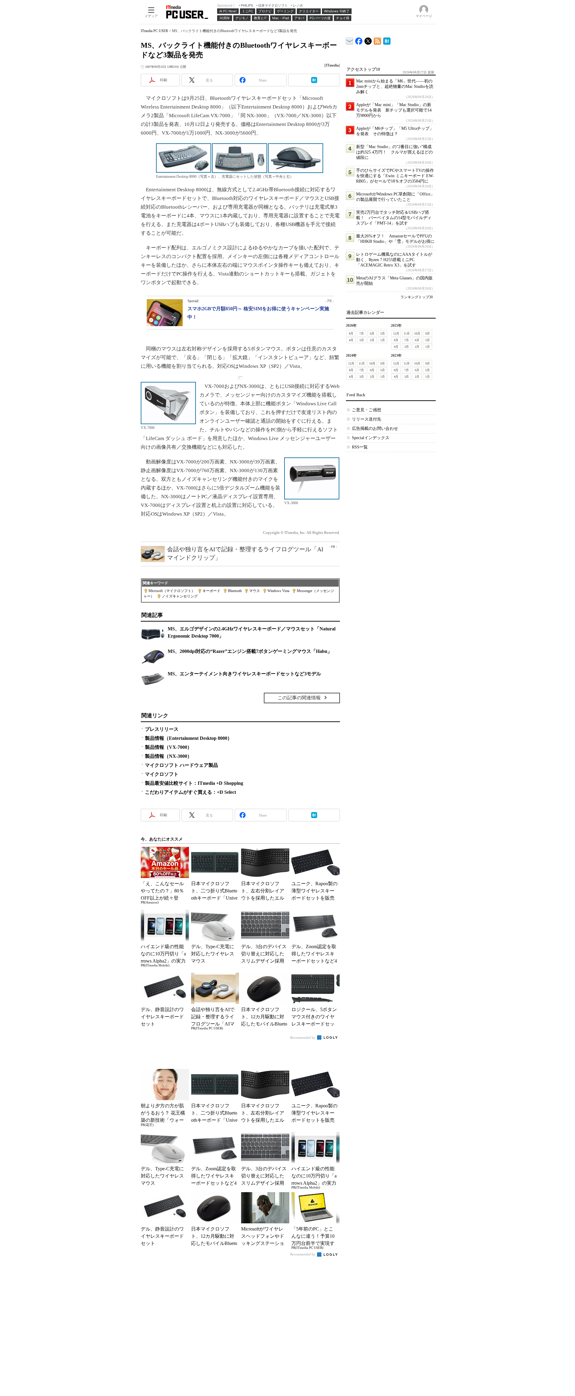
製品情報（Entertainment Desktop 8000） (188, 738)
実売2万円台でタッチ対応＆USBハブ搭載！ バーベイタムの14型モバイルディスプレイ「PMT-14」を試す (394, 217)
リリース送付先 (366, 419)
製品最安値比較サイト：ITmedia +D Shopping (194, 783)
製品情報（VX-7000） (168, 747)
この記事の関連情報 (299, 697)
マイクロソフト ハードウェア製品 (181, 765)
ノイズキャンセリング (180, 596)
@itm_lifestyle (368, 39)
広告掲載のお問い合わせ (375, 428)
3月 (361, 340)
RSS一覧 (360, 447)
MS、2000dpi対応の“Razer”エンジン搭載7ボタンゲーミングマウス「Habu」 (250, 651)
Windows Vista (278, 591)
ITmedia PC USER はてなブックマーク (387, 40)
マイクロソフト (161, 774)
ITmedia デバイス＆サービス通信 (349, 40)
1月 (382, 340)
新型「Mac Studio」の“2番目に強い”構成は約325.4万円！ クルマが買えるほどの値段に (394, 152)
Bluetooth (235, 591)
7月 (361, 333)
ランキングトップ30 (416, 297)
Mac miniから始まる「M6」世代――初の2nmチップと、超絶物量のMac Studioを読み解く (394, 86)
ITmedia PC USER (154, 31)
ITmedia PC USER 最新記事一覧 (377, 40)
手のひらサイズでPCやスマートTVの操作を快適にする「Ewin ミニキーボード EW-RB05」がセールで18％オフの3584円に (395, 175)
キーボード (211, 591)
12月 (396, 333)
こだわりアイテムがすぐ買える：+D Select (190, 792)
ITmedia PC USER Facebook (359, 39)
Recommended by (303, 1037)
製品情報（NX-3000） (168, 756)
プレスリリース (161, 729)
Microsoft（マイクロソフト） (172, 591)
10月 (417, 333)
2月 (372, 340)
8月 (351, 333)
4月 (351, 340)
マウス (254, 591)
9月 (427, 333)
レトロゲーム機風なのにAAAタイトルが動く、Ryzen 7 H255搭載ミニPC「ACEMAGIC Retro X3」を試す (394, 259)
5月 (382, 333)
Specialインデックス (370, 438)
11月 (407, 333)
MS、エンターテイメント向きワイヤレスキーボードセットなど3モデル (244, 673)
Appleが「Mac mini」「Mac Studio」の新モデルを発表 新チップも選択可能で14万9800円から (394, 110)
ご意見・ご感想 (366, 410)
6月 (372, 333)
